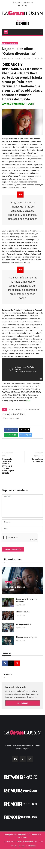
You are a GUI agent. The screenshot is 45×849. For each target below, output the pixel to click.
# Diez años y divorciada (11, 418)
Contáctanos (31, 846)
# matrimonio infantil (32, 410)
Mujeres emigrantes (15, 587)
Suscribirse (22, 703)
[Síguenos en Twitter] (22, 5)
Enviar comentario (13, 549)
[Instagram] (17, 663)
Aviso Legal (38, 842)
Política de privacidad (25, 842)
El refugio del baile (23, 624)
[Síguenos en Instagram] (26, 5)
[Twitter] (11, 663)
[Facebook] (5, 663)
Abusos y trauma (23, 612)
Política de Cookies (18, 846)
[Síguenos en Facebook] (19, 5)
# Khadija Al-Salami (17, 414)
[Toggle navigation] (6, 32)
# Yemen (6, 414)
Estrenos (5, 43)
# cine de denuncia (15, 410)
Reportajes (13, 43)
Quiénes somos (9, 842)
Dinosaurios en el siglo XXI (27, 637)
